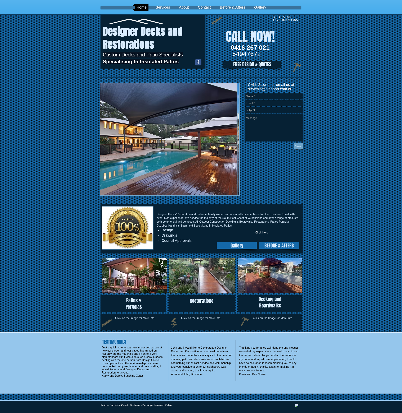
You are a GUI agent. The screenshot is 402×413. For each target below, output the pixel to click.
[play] (229, 191)
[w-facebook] (297, 406)
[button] (252, 64)
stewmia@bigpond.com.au (270, 89)
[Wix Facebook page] (198, 62)
